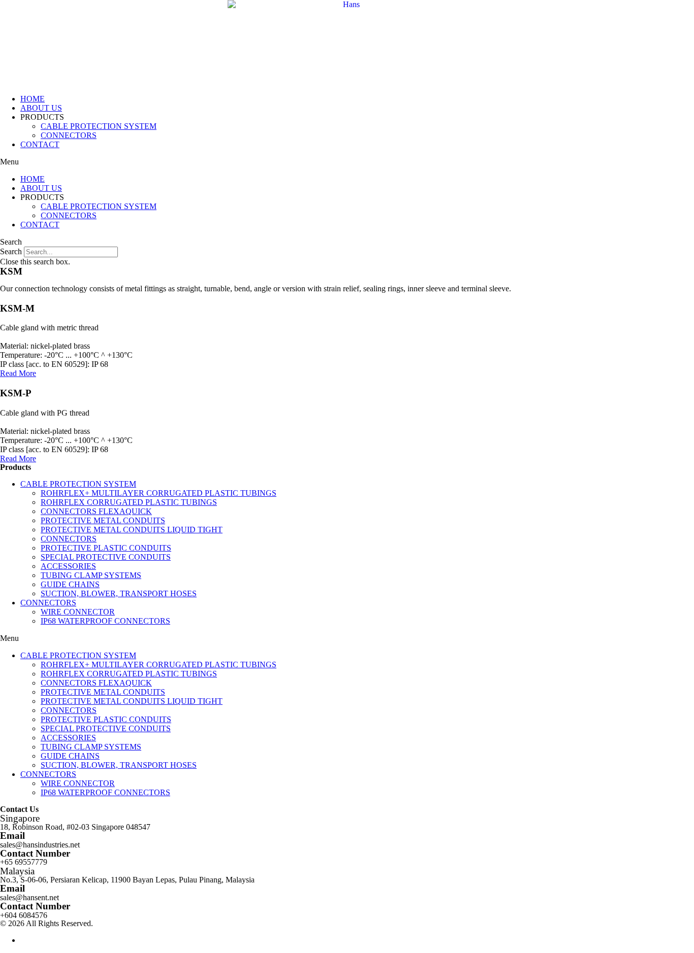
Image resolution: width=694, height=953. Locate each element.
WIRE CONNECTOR (78, 611)
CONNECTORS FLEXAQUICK (96, 511)
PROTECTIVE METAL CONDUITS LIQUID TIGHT (132, 529)
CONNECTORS (69, 135)
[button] (347, 161)
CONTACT (39, 144)
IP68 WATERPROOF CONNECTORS (105, 621)
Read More (18, 373)
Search (11, 251)
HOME (32, 98)
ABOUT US (41, 108)
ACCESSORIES (68, 566)
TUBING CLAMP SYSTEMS (91, 575)
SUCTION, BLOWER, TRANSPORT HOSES (119, 593)
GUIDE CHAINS (70, 584)
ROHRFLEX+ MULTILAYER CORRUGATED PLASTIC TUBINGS (158, 493)
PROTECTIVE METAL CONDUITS (103, 520)
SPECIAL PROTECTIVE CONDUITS (106, 557)
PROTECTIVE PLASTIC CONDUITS (106, 547)
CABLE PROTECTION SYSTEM (98, 126)
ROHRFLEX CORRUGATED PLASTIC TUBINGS (129, 502)
